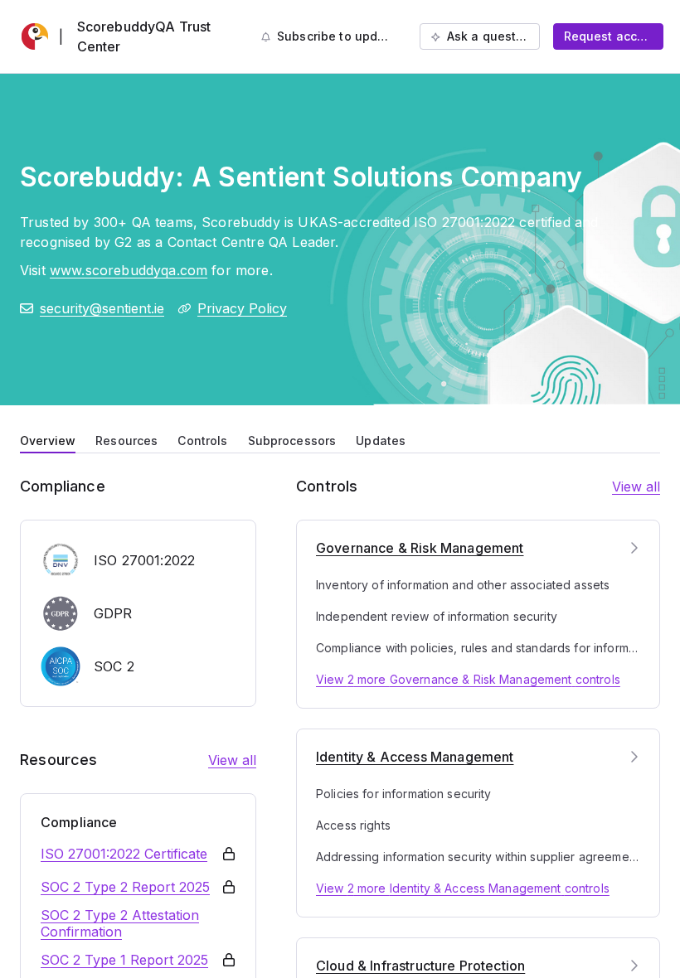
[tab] (47, 439)
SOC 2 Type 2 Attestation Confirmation (120, 923)
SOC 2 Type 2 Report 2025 (125, 887)
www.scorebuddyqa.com (128, 270)
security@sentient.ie (102, 308)
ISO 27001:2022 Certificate (124, 853)
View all (232, 760)
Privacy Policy (242, 308)
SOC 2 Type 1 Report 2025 (124, 959)
